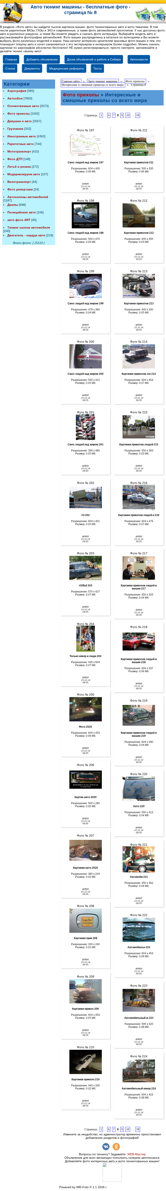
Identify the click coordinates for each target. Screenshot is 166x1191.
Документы (32, 68)
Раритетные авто (20, 144)
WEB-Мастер (136, 1154)
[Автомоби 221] (139, 859)
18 (137, 115)
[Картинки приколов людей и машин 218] (139, 642)
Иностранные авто (21, 136)
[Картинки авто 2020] (85, 850)
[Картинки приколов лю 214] (139, 356)
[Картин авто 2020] (85, 780)
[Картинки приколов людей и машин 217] (139, 568)
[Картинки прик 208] (85, 921)
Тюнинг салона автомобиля (28, 227)
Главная (11, 59)
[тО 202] (85, 498)
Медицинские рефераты (66, 68)
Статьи (10, 68)
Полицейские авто (21, 212)
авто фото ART (18, 220)
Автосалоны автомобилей (27, 197)
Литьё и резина (19, 166)
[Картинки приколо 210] (85, 1062)
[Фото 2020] (85, 709)
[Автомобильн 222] (139, 930)
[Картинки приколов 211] (139, 145)
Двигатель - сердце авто (26, 235)
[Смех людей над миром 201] (85, 427)
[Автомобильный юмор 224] (139, 1071)
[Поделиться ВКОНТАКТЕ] (106, 1146)
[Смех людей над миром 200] (85, 356)
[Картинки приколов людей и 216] (139, 498)
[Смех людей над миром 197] (85, 145)
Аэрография (16, 90)
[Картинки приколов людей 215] (139, 427)
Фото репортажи (20, 189)
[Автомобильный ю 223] (139, 1000)
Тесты (97, 68)
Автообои (15, 98)
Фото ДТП (14, 159)
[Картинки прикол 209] (85, 991)
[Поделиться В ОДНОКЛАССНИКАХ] (116, 1146)
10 (127, 115)
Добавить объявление (42, 59)
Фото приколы (18, 113)
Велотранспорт (19, 181)
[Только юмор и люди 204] (85, 639)
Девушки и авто (19, 121)
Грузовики (15, 128)
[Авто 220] (139, 789)
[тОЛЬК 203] (85, 568)
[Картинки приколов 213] (139, 286)
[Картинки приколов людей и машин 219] (139, 715)
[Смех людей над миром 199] (85, 286)
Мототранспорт (19, 151)
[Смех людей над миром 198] (85, 215)
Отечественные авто (23, 106)
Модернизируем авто (23, 174)
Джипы (12, 204)
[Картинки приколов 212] (139, 215)
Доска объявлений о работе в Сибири (94, 59)
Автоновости (139, 59)
